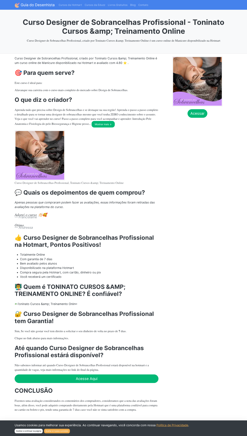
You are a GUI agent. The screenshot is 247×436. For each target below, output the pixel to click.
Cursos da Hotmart (70, 5)
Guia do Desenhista (37, 5)
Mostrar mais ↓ (103, 124)
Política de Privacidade (172, 425)
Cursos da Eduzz (95, 5)
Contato (143, 5)
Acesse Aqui (86, 378)
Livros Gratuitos (118, 5)
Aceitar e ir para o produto (57, 431)
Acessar (197, 113)
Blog (133, 5)
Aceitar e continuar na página (28, 431)
